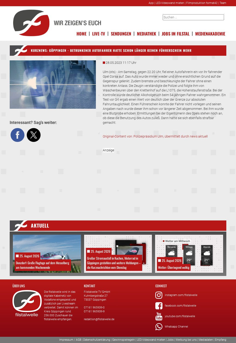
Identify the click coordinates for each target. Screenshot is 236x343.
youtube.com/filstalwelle (180, 316)
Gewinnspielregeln (123, 339)
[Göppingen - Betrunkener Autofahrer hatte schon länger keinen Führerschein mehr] (53, 84)
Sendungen (121, 33)
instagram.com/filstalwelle (181, 295)
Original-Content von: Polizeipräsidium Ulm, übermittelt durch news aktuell (155, 136)
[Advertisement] (164, 180)
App (151, 3)
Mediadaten (206, 339)
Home (81, 33)
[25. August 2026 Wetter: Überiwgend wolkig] (189, 253)
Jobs (170, 339)
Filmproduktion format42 (202, 3)
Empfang (220, 339)
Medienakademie (210, 33)
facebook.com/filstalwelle (180, 305)
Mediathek (146, 33)
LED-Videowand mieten (170, 3)
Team (223, 3)
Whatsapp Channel (176, 326)
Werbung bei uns (186, 339)
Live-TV (98, 33)
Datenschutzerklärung (96, 339)
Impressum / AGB (70, 339)
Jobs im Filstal (175, 33)
